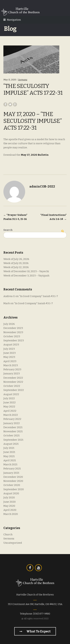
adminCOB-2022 (42, 186)
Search (8, 229)
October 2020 (11, 485)
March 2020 (10, 514)
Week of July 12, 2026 (16, 267)
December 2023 (13, 328)
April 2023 (9, 361)
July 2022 (9, 398)
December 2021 (12, 427)
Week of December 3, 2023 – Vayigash (26, 275)
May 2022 (9, 406)
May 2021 (9, 456)
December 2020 (13, 476)
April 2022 (9, 410)
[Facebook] (30, 567)
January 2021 (11, 472)
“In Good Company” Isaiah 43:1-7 (38, 296)
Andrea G (9, 296)
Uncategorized (12, 542)
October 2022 (11, 385)
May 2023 (9, 357)
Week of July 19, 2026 (16, 263)
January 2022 (11, 423)
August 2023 (11, 344)
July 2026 (9, 323)
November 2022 (13, 381)
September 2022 (13, 390)
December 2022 (13, 377)
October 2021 (11, 435)
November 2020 (13, 481)
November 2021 (13, 431)
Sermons (22, 79)
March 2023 (10, 365)
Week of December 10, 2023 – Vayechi (26, 271)
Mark (6, 303)
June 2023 (9, 352)
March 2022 (10, 414)
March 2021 (10, 464)
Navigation (14, 19)
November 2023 (13, 332)
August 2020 (11, 493)
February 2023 (12, 369)
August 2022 (11, 394)
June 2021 (9, 452)
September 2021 (13, 439)
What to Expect (38, 631)
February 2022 (12, 419)
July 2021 (8, 447)
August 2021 (11, 443)
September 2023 (13, 340)
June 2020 (9, 501)
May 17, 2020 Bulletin (35, 154)
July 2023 (9, 348)
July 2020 (9, 497)
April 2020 (9, 509)
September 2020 (13, 489)
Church (7, 534)
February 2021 (12, 468)
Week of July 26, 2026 (16, 259)
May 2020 (9, 505)
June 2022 (9, 402)
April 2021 (9, 460)
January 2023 (11, 373)
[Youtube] (38, 567)
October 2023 (11, 336)
